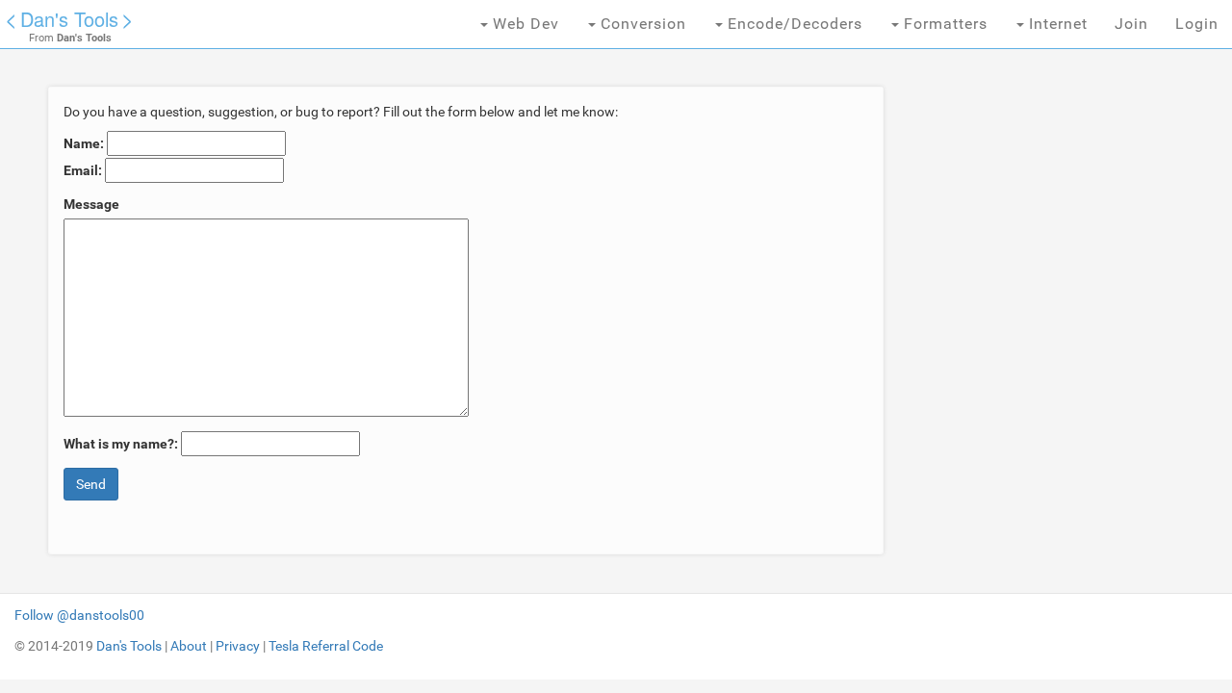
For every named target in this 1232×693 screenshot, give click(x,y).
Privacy (238, 646)
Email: (83, 170)
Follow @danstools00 (79, 615)
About (188, 646)
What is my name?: (121, 443)
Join (1131, 23)
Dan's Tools (69, 19)
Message (91, 204)
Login (1197, 23)
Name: (84, 143)
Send (91, 484)
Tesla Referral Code (326, 646)
